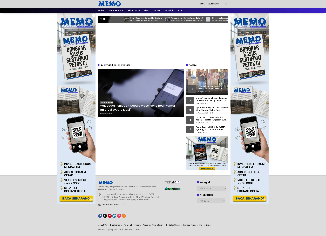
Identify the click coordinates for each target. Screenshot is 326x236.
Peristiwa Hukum (107, 102)
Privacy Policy (189, 225)
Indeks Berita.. (205, 225)
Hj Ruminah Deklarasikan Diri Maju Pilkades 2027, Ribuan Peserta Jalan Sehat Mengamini (213, 19)
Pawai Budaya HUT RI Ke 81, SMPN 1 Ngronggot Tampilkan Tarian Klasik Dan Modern (211, 128)
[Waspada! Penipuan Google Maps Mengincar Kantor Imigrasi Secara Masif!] (141, 93)
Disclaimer (115, 225)
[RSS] (124, 216)
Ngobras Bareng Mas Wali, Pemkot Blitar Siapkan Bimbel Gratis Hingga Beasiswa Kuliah (212, 108)
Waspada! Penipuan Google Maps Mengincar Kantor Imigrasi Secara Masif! (137, 108)
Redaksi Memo (173, 225)
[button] (226, 3)
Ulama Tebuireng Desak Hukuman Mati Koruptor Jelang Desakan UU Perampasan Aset (211, 99)
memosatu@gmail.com (113, 204)
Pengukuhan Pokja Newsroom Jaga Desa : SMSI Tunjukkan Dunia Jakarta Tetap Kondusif (211, 118)
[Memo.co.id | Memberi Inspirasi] (109, 3)
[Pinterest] (110, 216)
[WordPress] (114, 216)
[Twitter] (105, 216)
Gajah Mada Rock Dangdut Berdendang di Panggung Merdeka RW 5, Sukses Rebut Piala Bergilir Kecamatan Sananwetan (134, 19)
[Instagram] (119, 216)
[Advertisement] (163, 42)
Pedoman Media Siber (153, 225)
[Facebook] (100, 216)
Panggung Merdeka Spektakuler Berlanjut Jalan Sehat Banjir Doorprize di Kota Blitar (175, 19)
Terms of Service (131, 225)
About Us (102, 225)
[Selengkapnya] (130, 183)
